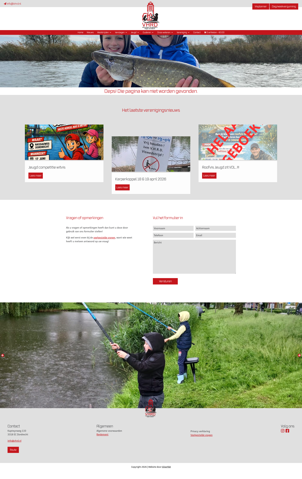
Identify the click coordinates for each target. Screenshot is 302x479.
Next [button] (299, 355)
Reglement (102, 434)
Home (80, 32)
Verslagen (119, 32)
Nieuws (90, 32)
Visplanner (261, 6)
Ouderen (147, 32)
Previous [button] (2, 355)
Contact (197, 32)
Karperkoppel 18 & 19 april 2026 (140, 179)
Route (13, 449)
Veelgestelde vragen (202, 435)
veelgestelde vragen (104, 237)
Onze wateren (163, 32)
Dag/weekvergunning (284, 6)
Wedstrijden (103, 32)
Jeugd (133, 32)
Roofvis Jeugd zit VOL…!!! (220, 167)
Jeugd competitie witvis (46, 167)
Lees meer (36, 175)
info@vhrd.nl (13, 3)
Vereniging (182, 32)
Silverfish (166, 466)
